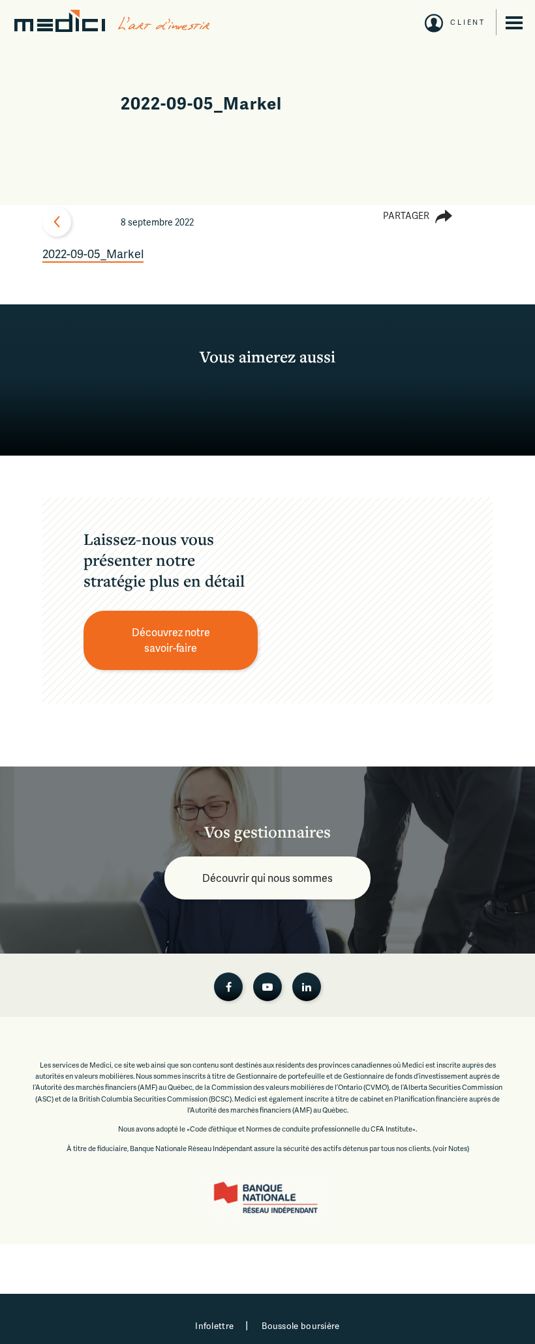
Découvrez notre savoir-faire (172, 639)
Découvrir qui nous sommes (267, 877)
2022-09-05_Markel (93, 253)
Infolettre (214, 1326)
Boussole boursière (300, 1326)
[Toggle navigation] (514, 22)
